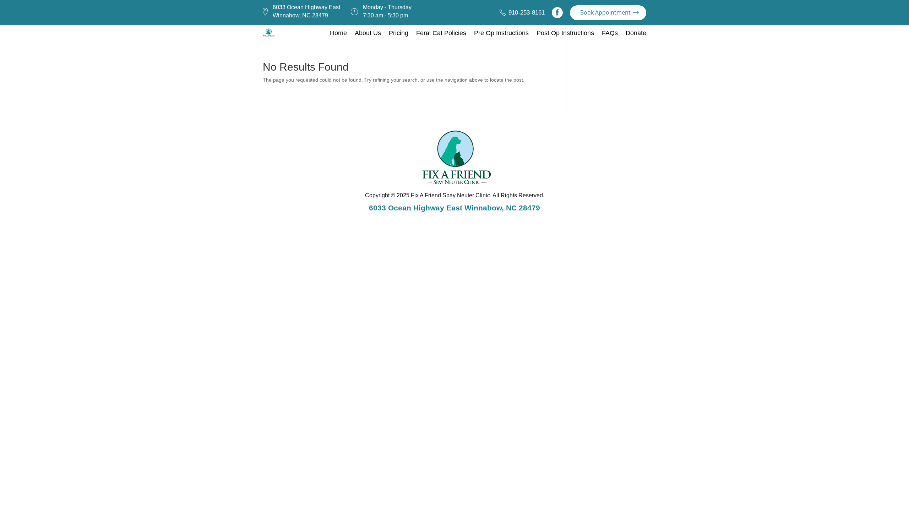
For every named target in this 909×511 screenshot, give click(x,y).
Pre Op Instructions (501, 33)
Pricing (398, 33)
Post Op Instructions (565, 33)
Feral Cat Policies (441, 33)
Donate (636, 33)
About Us (368, 33)
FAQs (610, 33)
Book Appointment (605, 12)
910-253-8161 (526, 12)
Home (338, 33)
